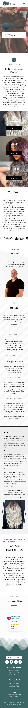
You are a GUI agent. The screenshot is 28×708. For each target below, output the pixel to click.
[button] (21, 622)
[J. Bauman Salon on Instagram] (20, 662)
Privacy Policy (14, 696)
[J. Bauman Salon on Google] (7, 662)
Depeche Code (17, 704)
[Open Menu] (24, 3)
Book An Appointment (10, 35)
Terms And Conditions (14, 695)
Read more (14, 621)
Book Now (14, 128)
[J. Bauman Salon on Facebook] (16, 662)
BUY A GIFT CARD (14, 657)
